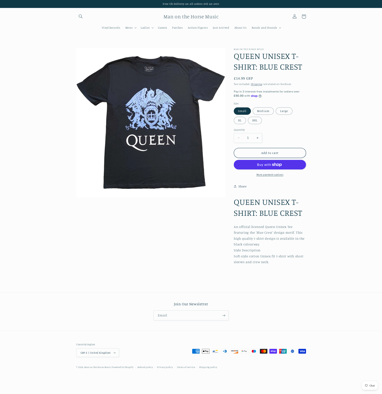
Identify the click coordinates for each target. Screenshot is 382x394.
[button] (80, 16)
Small (242, 111)
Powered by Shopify (122, 367)
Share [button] (243, 186)
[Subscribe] (223, 315)
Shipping (256, 84)
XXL (254, 120)
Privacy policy (165, 367)
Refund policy (145, 367)
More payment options (270, 174)
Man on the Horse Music (98, 367)
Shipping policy (208, 367)
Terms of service (186, 367)
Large (284, 111)
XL (240, 120)
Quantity (239, 129)
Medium (263, 111)
